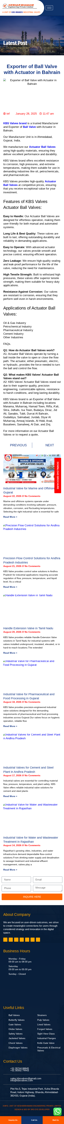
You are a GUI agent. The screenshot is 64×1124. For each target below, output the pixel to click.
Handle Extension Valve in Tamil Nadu (28, 628)
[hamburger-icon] (49, 7)
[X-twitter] (11, 940)
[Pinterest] (38, 940)
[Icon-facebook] (5, 940)
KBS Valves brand (15, 123)
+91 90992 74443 (19, 1070)
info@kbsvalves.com (21, 1080)
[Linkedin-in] (16, 940)
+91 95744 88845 (19, 1068)
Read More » (10, 517)
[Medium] (33, 940)
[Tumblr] (22, 940)
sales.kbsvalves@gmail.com (25, 1078)
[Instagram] (27, 940)
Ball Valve (29, 126)
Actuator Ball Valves (42, 146)
